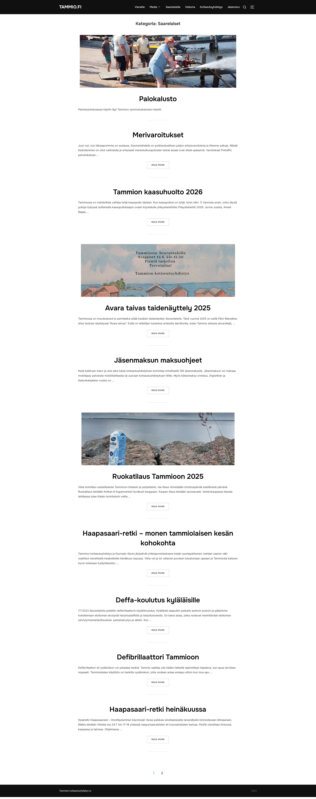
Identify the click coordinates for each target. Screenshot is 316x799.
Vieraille (140, 7)
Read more (160, 164)
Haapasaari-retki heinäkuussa (157, 709)
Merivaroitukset (157, 135)
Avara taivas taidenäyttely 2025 (158, 308)
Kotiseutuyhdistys (211, 7)
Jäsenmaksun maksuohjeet (158, 360)
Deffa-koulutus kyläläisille (158, 600)
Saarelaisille (173, 7)
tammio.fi (70, 7)
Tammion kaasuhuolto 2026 (158, 192)
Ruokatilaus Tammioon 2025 (158, 476)
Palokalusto (158, 98)
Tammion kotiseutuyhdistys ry (75, 790)
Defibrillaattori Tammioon (158, 657)
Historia (190, 7)
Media (153, 7)
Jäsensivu (233, 7)
